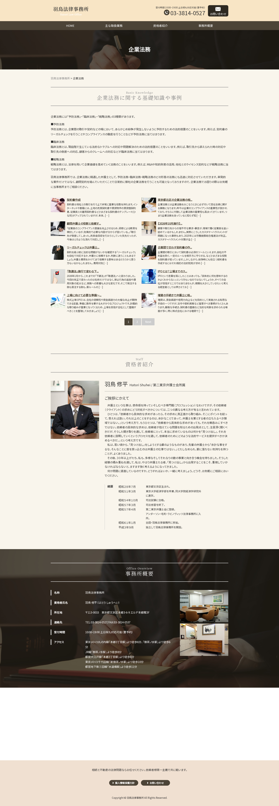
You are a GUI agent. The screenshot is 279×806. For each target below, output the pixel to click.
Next (148, 322)
